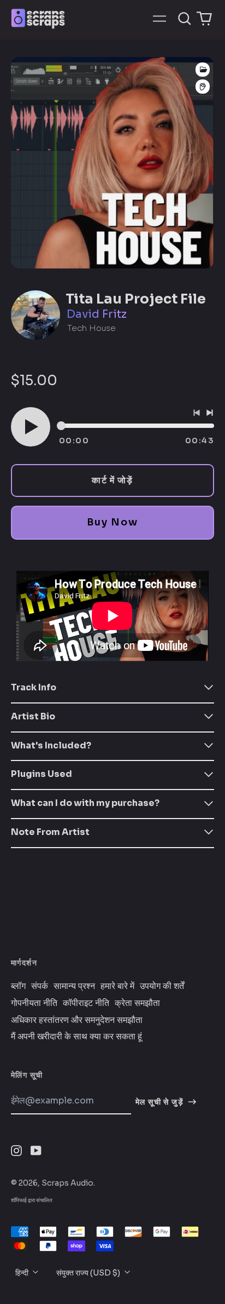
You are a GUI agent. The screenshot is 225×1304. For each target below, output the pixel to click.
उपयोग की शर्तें (162, 986)
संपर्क (39, 986)
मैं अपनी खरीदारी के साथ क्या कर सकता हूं (76, 1036)
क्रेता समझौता (137, 1003)
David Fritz (97, 314)
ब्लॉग (18, 986)
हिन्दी (22, 1273)
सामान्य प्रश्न (74, 986)
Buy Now (112, 522)
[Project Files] (203, 69)
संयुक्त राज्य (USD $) (89, 1273)
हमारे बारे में (117, 986)
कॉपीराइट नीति (86, 1003)
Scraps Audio (67, 1183)
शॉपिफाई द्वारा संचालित (31, 1200)
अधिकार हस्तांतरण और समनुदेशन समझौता (77, 1020)
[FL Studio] (203, 86)
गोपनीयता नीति (34, 1003)
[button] (184, 18)
